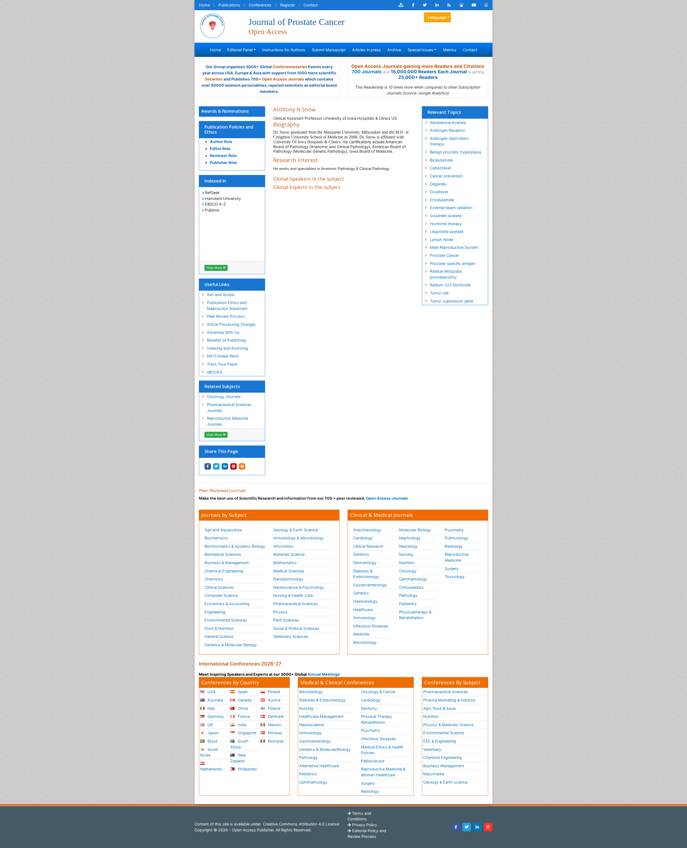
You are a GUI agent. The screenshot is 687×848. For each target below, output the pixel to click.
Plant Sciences (286, 620)
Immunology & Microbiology (298, 538)
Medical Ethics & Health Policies (382, 750)
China (242, 708)
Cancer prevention (446, 176)
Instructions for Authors (283, 49)
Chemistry (213, 579)
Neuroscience (311, 724)
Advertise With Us (223, 332)
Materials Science (289, 554)
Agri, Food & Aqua (439, 708)
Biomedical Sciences (222, 554)
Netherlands (211, 769)
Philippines (247, 769)
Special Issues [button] (420, 49)
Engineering (214, 612)
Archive (394, 49)
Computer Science (220, 595)
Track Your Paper (222, 364)
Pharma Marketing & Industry (449, 700)
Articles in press (366, 49)
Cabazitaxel (440, 168)
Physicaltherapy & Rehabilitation (415, 615)
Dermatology (365, 562)
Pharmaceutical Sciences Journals (229, 407)
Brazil (211, 741)
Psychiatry (454, 530)
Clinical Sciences (219, 587)
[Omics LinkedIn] (437, 5)
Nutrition (406, 562)
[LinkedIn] (477, 827)
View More (214, 268)
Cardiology (363, 538)
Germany (215, 716)
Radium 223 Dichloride (450, 285)
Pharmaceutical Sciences (295, 603)
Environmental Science (443, 732)
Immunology (364, 617)
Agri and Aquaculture (223, 530)
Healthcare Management (321, 716)
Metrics (449, 49)
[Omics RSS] (449, 5)
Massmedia (433, 774)
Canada (244, 700)
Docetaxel (439, 191)
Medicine (361, 634)
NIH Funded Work (223, 356)
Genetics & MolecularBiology (324, 749)
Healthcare (363, 609)
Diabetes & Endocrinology (366, 574)
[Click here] (401, 5)
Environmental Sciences (225, 620)
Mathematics (285, 562)
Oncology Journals (224, 396)
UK (209, 724)
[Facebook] (456, 827)
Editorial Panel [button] (240, 49)
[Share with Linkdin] (225, 466)
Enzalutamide (442, 200)
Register (287, 5)
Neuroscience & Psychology (298, 587)
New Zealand (238, 758)
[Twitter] (466, 827)
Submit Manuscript (329, 49)
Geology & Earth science (445, 782)
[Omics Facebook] (413, 5)
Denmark (275, 716)
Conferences (260, 5)
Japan (212, 732)
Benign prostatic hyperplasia (455, 152)
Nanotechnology (288, 579)
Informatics (283, 546)
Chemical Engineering (223, 571)
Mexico (274, 724)
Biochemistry (216, 538)
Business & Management (226, 562)
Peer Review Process (226, 316)
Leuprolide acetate (446, 231)
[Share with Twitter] (216, 466)
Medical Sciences (288, 571)
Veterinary (432, 749)
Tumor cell (439, 293)
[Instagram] (488, 827)
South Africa (239, 744)
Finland (273, 708)
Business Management (443, 765)
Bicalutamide (441, 160)
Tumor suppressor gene (451, 301)
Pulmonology (456, 538)
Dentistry (361, 554)
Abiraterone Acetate (448, 122)
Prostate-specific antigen (452, 263)
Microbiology (365, 642)
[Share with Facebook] (207, 466)
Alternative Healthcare (319, 765)
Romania (275, 741)
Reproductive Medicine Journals (227, 421)
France (243, 716)
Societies (214, 79)
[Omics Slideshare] (461, 5)
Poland (273, 691)
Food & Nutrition (218, 628)
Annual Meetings (324, 674)
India (241, 724)
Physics (280, 612)
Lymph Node (441, 239)
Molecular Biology (415, 530)
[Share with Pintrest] (233, 466)
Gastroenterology (315, 741)
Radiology (454, 546)
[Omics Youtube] (473, 5)
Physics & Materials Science (448, 724)
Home (204, 5)
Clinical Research (368, 546)
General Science (218, 636)
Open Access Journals (283, 79)
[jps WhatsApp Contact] (486, 5)
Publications (229, 5)
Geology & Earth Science (295, 530)
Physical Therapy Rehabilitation (376, 719)
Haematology (365, 601)
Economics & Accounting (227, 603)
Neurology (408, 546)
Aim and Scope (220, 294)
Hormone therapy (446, 223)
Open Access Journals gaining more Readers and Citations (417, 66)
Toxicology (455, 576)
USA (210, 691)
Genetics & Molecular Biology (230, 644)
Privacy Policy (364, 825)
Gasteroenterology (370, 585)
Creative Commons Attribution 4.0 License (300, 824)
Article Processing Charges (231, 324)
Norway (274, 732)
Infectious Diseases (370, 626)
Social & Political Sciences (296, 628)
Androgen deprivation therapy (449, 141)
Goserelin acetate (445, 215)
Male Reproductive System (454, 247)
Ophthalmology (413, 579)
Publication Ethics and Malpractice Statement (227, 305)
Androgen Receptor (447, 130)
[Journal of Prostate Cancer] (212, 25)
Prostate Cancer (444, 255)
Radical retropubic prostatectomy (446, 274)
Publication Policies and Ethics (228, 129)
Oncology (407, 571)
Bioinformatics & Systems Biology (234, 546)
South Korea (209, 752)
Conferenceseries (290, 66)
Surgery (452, 568)
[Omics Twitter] (425, 5)
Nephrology (410, 538)
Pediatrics (408, 603)
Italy (210, 708)
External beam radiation (451, 207)
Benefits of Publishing (226, 340)
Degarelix (438, 184)
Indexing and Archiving (227, 348)
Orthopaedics (411, 587)
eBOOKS (214, 372)
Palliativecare (372, 761)
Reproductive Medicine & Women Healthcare (383, 772)
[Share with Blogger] (242, 466)
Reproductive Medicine (457, 557)
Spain (242, 691)
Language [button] (437, 17)
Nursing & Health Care (293, 595)
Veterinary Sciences (290, 636)
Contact (311, 5)
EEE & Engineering (439, 741)
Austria (273, 700)
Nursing (406, 554)
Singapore (246, 732)
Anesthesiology (367, 530)
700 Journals (367, 71)
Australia (214, 700)
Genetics (361, 593)
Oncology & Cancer (378, 691)
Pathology (408, 595)
